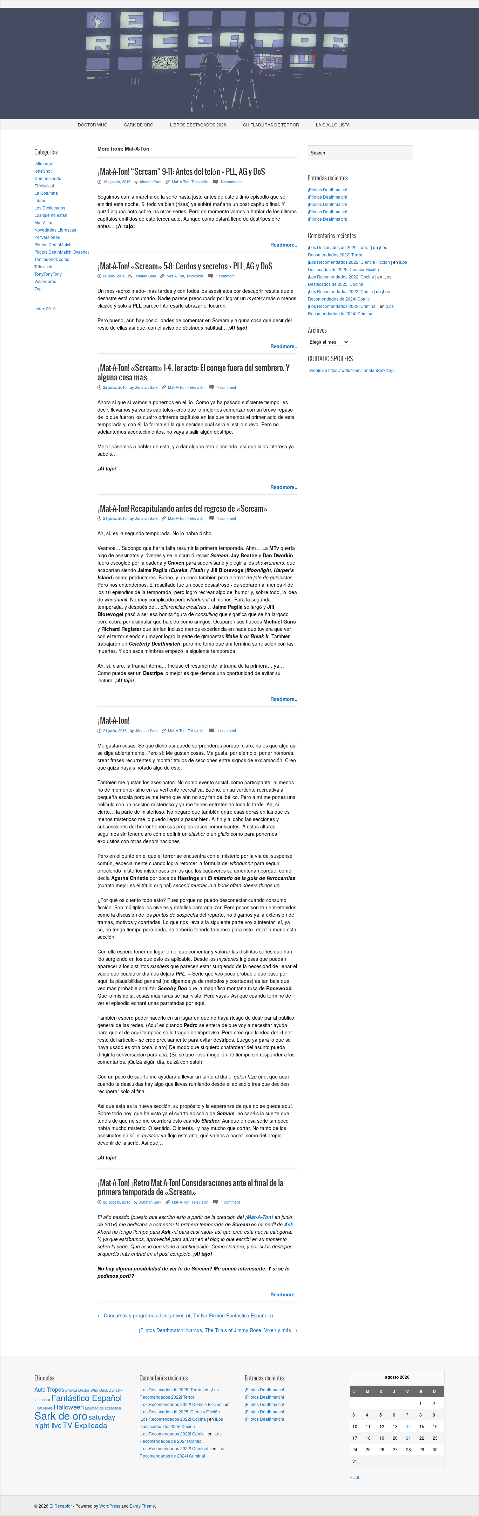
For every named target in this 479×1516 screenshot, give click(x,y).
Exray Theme (142, 1506)
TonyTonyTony (48, 274)
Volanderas (45, 281)
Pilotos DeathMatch (53, 244)
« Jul (354, 1477)
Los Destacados (49, 208)
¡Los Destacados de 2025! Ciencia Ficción (180, 1411)
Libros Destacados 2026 (198, 125)
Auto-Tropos (49, 1389)
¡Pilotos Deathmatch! (327, 189)
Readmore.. (283, 244)
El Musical (44, 185)
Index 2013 (45, 308)
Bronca (71, 1390)
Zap (38, 288)
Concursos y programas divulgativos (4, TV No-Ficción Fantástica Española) (185, 1315)
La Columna (46, 193)
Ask (288, 1224)
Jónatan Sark (150, 181)
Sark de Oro (138, 125)
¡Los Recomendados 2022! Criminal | (343, 306)
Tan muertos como (51, 259)
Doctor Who (92, 125)
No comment (232, 181)
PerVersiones (47, 237)
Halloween (69, 1406)
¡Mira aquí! (44, 163)
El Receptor (60, 1506)
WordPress (109, 1506)
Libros (40, 200)
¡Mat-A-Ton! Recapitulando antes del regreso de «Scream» (182, 509)
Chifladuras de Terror (271, 125)
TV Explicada (85, 1425)
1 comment (225, 275)
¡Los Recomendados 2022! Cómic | (341, 291)
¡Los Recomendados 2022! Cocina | (342, 277)
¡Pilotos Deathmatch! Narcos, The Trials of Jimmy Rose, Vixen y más (218, 1330)
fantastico (42, 1399)
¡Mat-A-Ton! (113, 720)
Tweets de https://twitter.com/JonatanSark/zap (351, 370)
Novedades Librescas (55, 230)
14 (408, 1426)
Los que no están (50, 215)
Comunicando (47, 178)
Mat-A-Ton (44, 222)
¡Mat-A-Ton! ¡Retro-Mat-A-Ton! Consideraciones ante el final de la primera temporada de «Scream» (190, 1188)
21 (408, 1438)
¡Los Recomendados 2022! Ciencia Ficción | (350, 262)
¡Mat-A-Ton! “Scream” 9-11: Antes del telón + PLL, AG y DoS (181, 172)
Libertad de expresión (103, 1408)
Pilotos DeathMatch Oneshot (61, 252)
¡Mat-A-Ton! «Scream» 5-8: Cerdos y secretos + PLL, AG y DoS (184, 266)
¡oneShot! (43, 171)
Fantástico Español (86, 1397)
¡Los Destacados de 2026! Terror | (340, 247)
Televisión (44, 266)
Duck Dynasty (110, 1390)
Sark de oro (60, 1415)
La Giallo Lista (333, 125)
